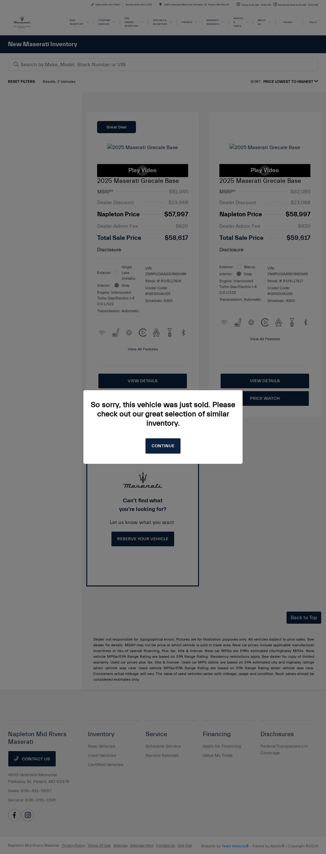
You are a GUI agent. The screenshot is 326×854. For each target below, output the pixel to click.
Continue (163, 446)
